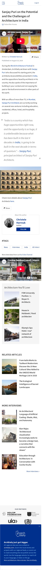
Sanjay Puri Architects (10, 103)
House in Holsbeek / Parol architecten (29, 313)
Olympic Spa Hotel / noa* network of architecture (27, 332)
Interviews (16, 247)
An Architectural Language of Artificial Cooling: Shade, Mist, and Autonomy (28, 416)
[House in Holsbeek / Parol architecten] (11, 316)
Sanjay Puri (25, 151)
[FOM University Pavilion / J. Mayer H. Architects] (11, 299)
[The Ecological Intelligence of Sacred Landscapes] (9, 387)
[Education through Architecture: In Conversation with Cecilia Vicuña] (9, 461)
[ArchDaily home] (21, 3)
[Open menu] (3, 3)
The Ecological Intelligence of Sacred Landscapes (28, 384)
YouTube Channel (26, 255)
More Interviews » (33, 471)
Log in (37, 3)
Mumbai (32, 99)
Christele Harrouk (21, 221)
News (6, 247)
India (35, 76)
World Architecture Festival (21, 65)
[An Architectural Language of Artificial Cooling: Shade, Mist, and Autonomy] (9, 417)
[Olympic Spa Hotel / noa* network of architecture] (11, 333)
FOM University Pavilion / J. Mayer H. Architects (28, 298)
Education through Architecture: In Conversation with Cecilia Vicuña (27, 460)
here (12, 201)
